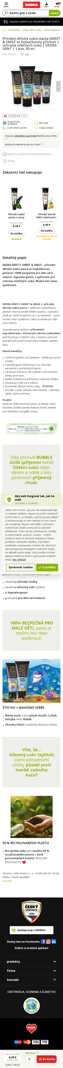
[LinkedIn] (53, 941)
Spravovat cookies (21, 567)
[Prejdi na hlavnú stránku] (31, 5)
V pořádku (49, 567)
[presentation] (5, 86)
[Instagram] (48, 941)
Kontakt (7, 880)
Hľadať (54, 13)
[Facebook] (43, 941)
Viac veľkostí (19, 559)
